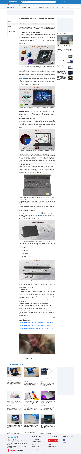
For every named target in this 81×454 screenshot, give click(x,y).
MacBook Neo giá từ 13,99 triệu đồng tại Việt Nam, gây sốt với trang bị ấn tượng (14, 402)
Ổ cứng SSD (22, 78)
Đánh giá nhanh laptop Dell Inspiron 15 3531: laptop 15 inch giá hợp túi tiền (61, 67)
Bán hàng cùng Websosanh (69, 1)
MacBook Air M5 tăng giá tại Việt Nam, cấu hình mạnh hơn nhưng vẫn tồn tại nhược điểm (31, 378)
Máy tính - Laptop (24, 16)
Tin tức (13, 16)
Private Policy (65, 442)
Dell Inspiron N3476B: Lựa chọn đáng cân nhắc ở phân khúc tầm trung (62, 72)
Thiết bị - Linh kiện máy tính (12, 34)
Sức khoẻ (46, 7)
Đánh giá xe (52, 7)
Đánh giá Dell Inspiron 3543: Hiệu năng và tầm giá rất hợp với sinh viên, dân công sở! (65, 46)
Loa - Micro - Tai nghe (12, 31)
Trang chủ (9, 16)
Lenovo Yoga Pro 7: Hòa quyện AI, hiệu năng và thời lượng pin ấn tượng (47, 402)
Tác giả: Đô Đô (22, 20)
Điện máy (24, 7)
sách (24, 35)
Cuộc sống (18, 7)
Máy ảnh (9, 26)
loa (38, 285)
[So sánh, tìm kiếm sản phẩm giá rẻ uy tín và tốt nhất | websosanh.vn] (12, 2)
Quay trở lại (28, 358)
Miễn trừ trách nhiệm (35, 446)
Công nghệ (12, 7)
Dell (19, 34)
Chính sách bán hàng (36, 444)
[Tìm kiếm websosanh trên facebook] (64, 440)
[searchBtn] (54, 2)
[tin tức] (8, 7)
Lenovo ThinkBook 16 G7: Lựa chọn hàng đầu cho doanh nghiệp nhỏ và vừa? (47, 426)
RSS (64, 444)
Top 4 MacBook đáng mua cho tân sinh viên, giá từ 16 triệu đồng (14, 378)
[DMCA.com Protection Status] (19, 450)
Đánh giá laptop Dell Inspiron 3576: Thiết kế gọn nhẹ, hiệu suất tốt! (61, 56)
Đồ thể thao (30, 7)
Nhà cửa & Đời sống (60, 7)
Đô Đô (54, 317)
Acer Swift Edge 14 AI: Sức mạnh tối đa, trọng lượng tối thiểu (31, 426)
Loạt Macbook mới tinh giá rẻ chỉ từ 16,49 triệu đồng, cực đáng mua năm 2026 (47, 378)
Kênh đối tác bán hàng (52, 446)
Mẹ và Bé (35, 7)
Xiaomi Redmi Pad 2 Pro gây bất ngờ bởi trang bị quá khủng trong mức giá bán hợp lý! (31, 402)
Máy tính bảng (10, 21)
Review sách (41, 7)
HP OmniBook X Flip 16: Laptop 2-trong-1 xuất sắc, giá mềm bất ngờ (14, 426)
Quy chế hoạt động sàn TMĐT (37, 449)
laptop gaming (42, 215)
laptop (50, 212)
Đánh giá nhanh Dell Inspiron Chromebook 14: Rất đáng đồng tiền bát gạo (61, 78)
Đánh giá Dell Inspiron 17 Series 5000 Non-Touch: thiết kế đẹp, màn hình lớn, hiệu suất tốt (62, 62)
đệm (46, 113)
